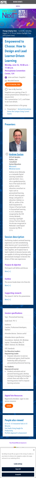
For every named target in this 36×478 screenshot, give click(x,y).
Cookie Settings (18, 464)
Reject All (18, 469)
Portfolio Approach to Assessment (16, 433)
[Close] (34, 450)
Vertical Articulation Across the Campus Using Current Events (19, 111)
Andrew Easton (16, 154)
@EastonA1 (13, 167)
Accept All (18, 474)
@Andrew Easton (14, 169)
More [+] (8, 271)
